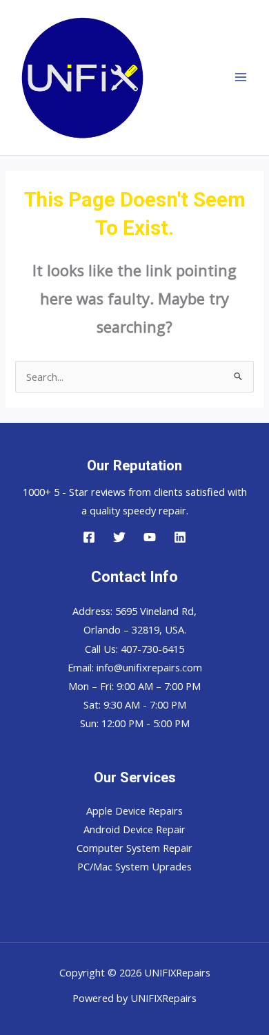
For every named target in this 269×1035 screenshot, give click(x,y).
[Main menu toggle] (240, 77)
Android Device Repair (134, 829)
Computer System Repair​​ (134, 848)
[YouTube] (149, 537)
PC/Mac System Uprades (134, 866)
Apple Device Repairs (134, 810)
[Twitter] (119, 537)
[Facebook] (89, 537)
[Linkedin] (180, 537)
